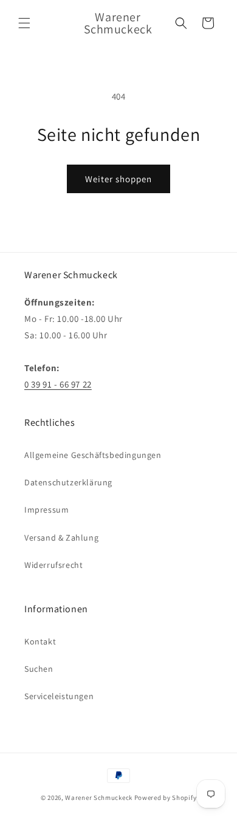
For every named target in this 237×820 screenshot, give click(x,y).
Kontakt (40, 641)
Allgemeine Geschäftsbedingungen (93, 454)
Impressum (46, 509)
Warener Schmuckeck (98, 797)
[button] (24, 23)
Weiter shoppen (118, 179)
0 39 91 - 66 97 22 (58, 384)
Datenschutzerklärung (68, 482)
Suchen (38, 668)
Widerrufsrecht (53, 564)
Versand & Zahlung (61, 537)
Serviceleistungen (59, 696)
